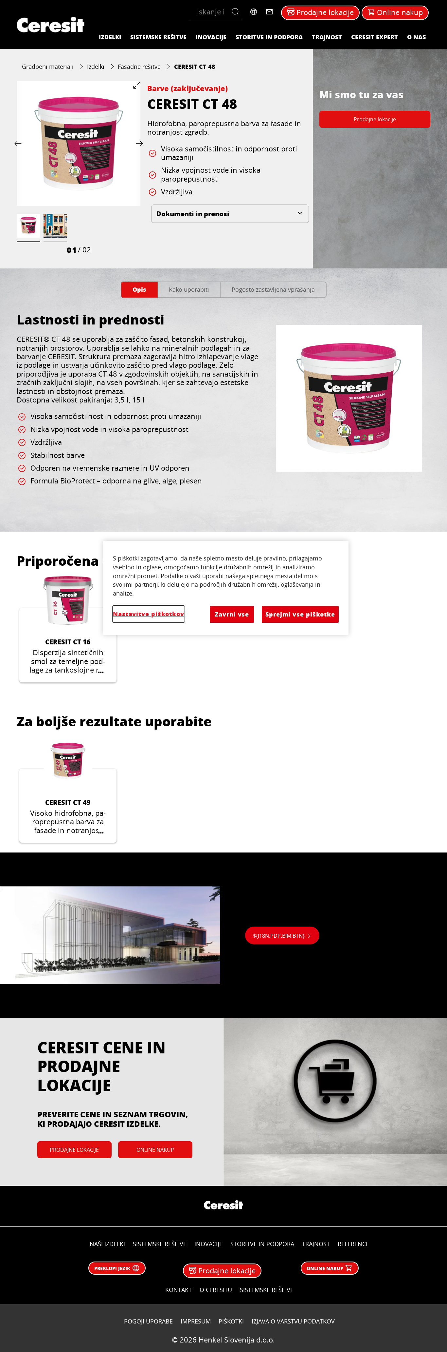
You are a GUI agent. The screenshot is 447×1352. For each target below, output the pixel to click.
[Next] (138, 143)
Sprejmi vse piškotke (300, 614)
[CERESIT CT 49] (67, 790)
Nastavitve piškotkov (148, 614)
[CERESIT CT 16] (67, 629)
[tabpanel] (223, 411)
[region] (226, 588)
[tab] (139, 290)
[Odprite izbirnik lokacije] (254, 12)
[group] (79, 168)
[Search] (237, 12)
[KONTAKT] (269, 12)
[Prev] (19, 143)
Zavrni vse (232, 614)
